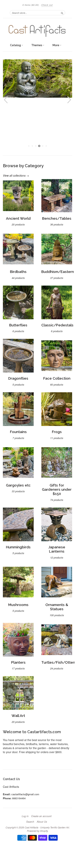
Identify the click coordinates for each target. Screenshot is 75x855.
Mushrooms (18, 605)
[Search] (62, 12)
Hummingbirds (18, 547)
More (56, 45)
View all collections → (16, 175)
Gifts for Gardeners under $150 (57, 489)
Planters (18, 662)
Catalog (16, 45)
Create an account (41, 816)
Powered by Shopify (37, 830)
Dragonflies (18, 378)
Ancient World (18, 218)
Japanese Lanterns (56, 549)
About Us (42, 821)
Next (69, 99)
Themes (37, 45)
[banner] (37, 30)
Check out (47, 4)
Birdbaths (18, 272)
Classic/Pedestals (57, 325)
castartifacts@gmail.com (25, 794)
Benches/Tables (56, 218)
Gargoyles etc (18, 485)
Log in (25, 816)
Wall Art (18, 716)
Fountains (18, 432)
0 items (30, 4)
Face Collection (56, 378)
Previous (5, 99)
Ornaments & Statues (56, 607)
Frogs (57, 432)
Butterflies (18, 325)
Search (30, 821)
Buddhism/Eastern (57, 272)
